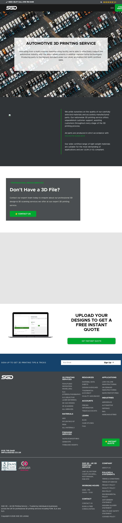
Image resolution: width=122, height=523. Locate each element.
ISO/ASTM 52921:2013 (75, 136)
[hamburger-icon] (112, 8)
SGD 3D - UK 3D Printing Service (89, 465)
